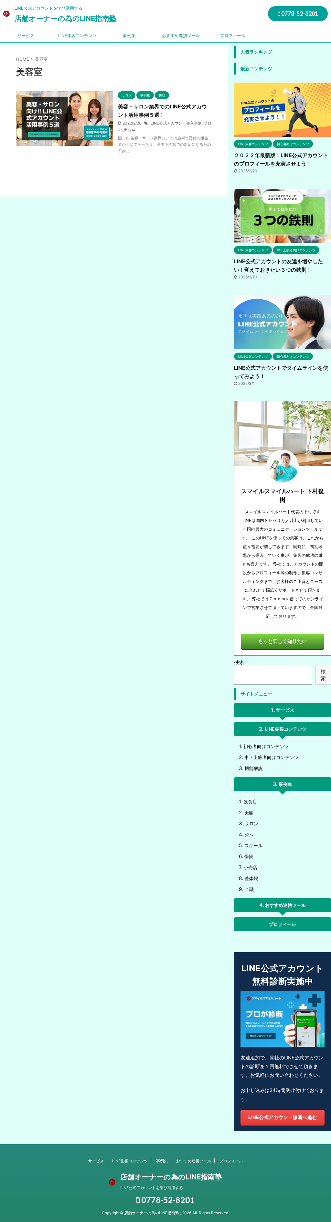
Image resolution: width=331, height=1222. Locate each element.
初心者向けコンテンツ (266, 746)
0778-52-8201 (299, 13)
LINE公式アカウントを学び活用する (151, 1187)
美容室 (129, 129)
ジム (248, 834)
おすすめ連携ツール (181, 35)
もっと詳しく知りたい (282, 641)
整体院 (251, 878)
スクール (253, 845)
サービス (25, 35)
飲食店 (250, 801)
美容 (248, 812)
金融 (249, 889)
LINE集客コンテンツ (77, 35)
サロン (251, 823)
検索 (239, 662)
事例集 (129, 35)
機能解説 (254, 768)
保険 (248, 856)
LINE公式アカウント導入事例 (176, 123)
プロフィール (232, 35)
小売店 (250, 867)
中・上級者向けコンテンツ (271, 757)
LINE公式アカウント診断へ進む (282, 1117)
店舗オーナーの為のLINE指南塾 (65, 18)
